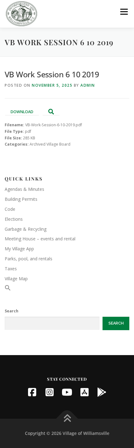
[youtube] (67, 392)
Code (10, 209)
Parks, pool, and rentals (28, 259)
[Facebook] (32, 392)
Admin (87, 85)
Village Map (16, 279)
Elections (14, 219)
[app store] (84, 392)
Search (11, 311)
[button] (8, 289)
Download (22, 111)
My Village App (19, 249)
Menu (123, 11)
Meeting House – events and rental (40, 239)
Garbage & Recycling (25, 229)
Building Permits (21, 199)
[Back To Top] (67, 419)
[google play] (102, 392)
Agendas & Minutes (24, 189)
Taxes (11, 269)
